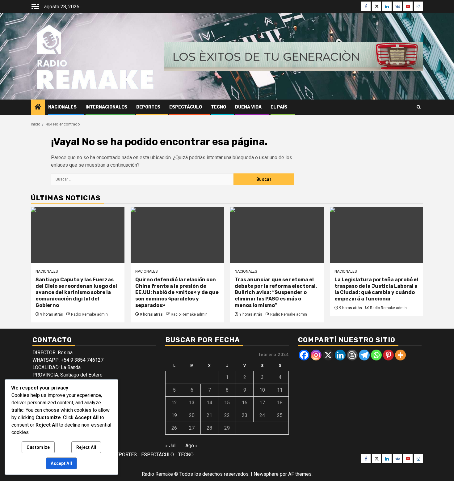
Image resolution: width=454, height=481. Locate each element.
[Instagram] (316, 355)
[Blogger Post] (352, 355)
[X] (328, 355)
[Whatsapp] (376, 355)
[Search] (418, 107)
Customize (38, 447)
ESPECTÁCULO (185, 107)
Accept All (61, 463)
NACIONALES (62, 107)
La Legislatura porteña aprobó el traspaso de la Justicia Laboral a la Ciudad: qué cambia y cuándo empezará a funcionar (376, 289)
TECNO (218, 107)
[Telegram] (364, 355)
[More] (400, 355)
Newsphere (266, 474)
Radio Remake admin (89, 314)
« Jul (170, 446)
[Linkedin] (340, 355)
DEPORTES (148, 107)
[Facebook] (304, 355)
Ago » (191, 446)
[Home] (38, 107)
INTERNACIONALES (106, 107)
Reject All (86, 447)
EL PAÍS (279, 107)
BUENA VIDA (248, 107)
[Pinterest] (388, 355)
